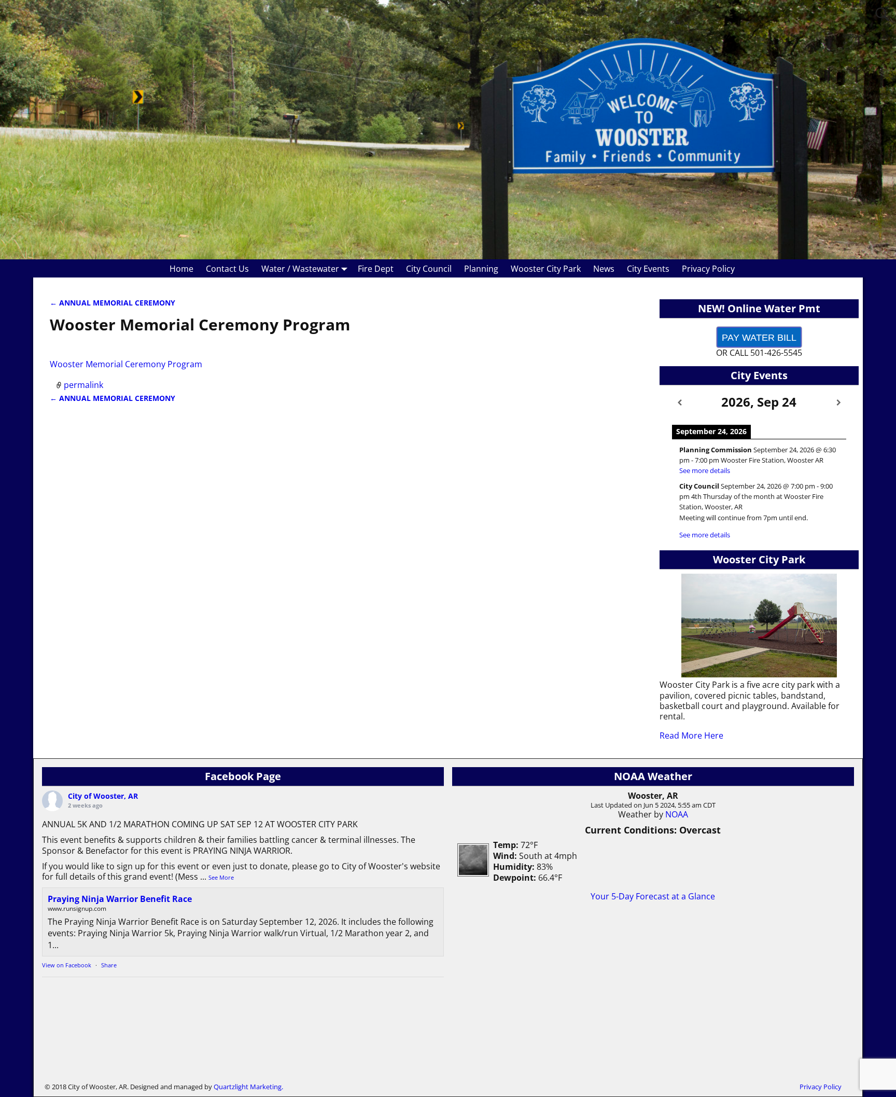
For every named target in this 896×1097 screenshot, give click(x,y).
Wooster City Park (546, 268)
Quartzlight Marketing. (248, 1086)
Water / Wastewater (300, 268)
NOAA (676, 814)
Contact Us (227, 268)
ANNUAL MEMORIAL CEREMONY (112, 303)
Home (181, 268)
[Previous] (679, 403)
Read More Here (691, 735)
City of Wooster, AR (103, 796)
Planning (481, 268)
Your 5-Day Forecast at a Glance (653, 896)
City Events (648, 268)
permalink (83, 385)
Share (109, 965)
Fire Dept (376, 268)
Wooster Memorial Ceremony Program (126, 364)
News (603, 268)
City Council (429, 268)
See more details (704, 470)
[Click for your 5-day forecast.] (470, 873)
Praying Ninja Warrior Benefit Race (120, 899)
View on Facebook (66, 965)
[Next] (839, 403)
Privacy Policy (708, 268)
